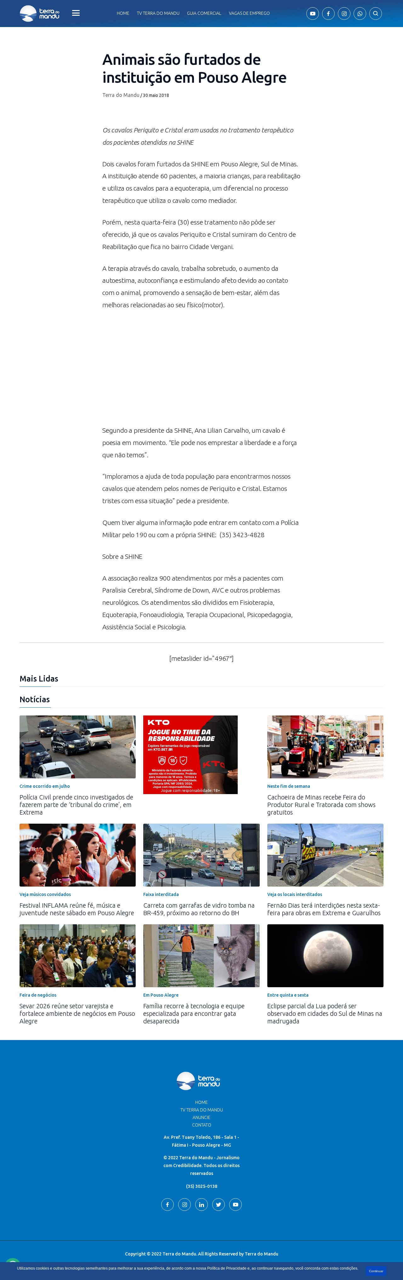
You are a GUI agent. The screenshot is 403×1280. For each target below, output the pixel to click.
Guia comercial (204, 13)
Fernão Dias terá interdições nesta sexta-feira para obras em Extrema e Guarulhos (324, 909)
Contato (201, 1124)
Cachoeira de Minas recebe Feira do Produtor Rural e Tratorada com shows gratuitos (321, 804)
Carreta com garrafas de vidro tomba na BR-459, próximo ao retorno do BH (199, 909)
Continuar (376, 1271)
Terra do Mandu (120, 95)
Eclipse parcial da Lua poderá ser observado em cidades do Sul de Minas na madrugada (324, 1013)
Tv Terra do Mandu (158, 13)
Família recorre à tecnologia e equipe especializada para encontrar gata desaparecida (194, 1013)
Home (123, 13)
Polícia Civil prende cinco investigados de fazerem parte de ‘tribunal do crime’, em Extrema (76, 804)
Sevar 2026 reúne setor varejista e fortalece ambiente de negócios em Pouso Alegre (77, 1013)
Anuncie (201, 1117)
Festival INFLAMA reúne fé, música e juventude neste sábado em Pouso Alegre (77, 909)
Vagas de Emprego (249, 13)
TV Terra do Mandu (201, 1109)
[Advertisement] (201, 371)
